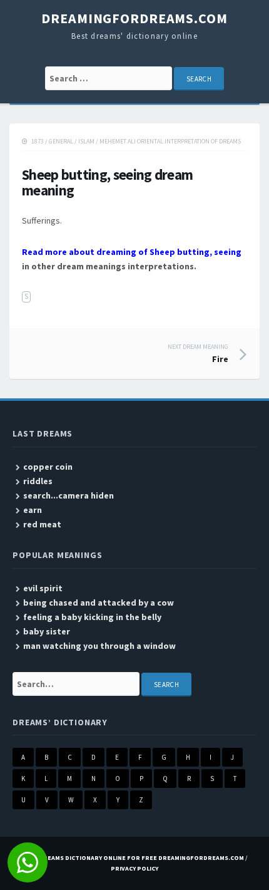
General (61, 141)
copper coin (48, 466)
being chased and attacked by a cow (98, 602)
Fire (198, 354)
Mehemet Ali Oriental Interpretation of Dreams (170, 141)
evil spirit (43, 588)
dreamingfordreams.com (134, 18)
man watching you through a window (99, 645)
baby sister (46, 631)
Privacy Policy (134, 868)
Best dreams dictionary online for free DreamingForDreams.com (132, 858)
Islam (86, 141)
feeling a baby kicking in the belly (92, 617)
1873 (37, 141)
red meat (42, 524)
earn (32, 509)
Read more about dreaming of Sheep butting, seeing (131, 251)
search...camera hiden (68, 495)
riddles (38, 481)
